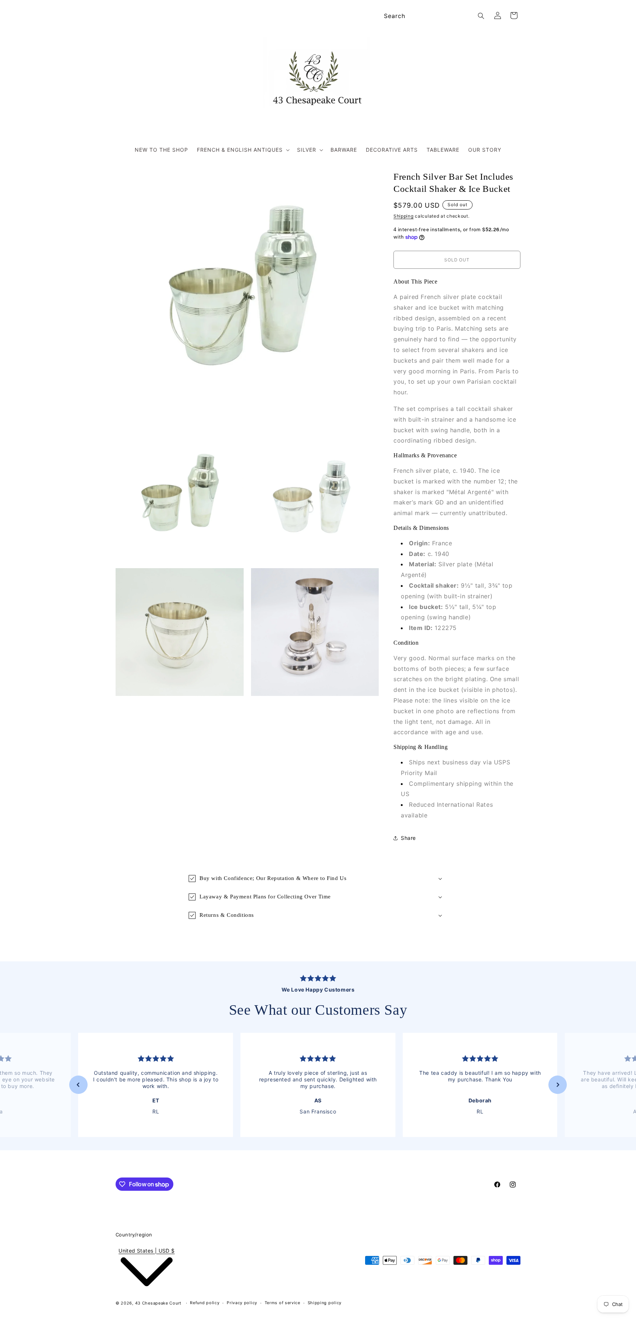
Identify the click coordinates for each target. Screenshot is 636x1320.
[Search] (481, 16)
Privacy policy (242, 1303)
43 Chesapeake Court (158, 1303)
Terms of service (282, 1303)
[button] (242, 150)
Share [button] (408, 838)
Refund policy (204, 1303)
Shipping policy (325, 1303)
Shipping (403, 216)
